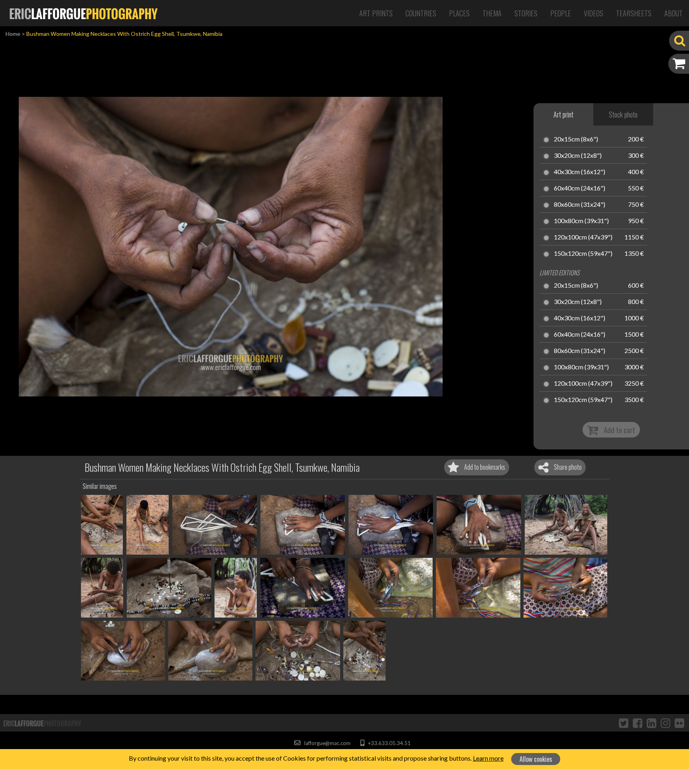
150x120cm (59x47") (583, 254)
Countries (421, 13)
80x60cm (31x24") (579, 205)
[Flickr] (679, 723)
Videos (593, 13)
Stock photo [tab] (623, 114)
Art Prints (376, 13)
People (560, 13)
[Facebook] (637, 723)
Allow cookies (536, 759)
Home (13, 33)
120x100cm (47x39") (583, 237)
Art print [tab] (563, 114)
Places (459, 13)
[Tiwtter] (623, 723)
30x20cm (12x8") (578, 156)
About (673, 13)
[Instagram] (665, 723)
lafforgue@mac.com (326, 743)
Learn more (488, 758)
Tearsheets (634, 13)
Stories (525, 13)
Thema (492, 13)
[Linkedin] (651, 723)
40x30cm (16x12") (579, 172)
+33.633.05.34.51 (388, 743)
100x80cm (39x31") (581, 221)
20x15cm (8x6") (576, 139)
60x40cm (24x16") (579, 188)
